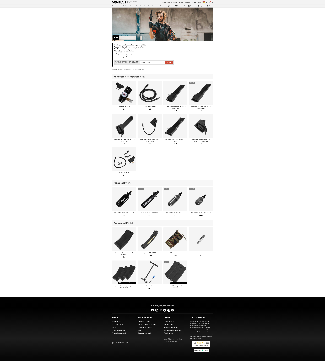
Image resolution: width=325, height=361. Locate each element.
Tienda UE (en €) (169, 321)
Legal (165, 339)
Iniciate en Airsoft (166, 2)
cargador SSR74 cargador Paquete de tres (175, 286)
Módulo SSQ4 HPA (124, 173)
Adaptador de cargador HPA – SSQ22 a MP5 (149, 140)
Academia (175, 2)
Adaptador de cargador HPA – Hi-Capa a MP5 (175, 107)
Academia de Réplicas (145, 327)
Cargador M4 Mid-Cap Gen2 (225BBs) (124, 253)
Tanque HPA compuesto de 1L (175, 213)
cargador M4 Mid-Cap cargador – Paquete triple (124, 286)
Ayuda (181, 2)
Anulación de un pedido (119, 333)
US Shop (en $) (168, 324)
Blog (139, 330)
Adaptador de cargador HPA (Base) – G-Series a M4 (201, 140)
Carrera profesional (144, 333)
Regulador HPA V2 (124, 107)
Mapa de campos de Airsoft (147, 324)
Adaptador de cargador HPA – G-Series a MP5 (201, 107)
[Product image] (124, 93)
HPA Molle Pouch (175, 253)
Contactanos (116, 321)
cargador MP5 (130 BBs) (149, 253)
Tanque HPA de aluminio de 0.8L (124, 213)
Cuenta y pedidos (117, 324)
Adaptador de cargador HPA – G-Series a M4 (124, 140)
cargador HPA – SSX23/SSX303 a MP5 (175, 140)
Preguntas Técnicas (118, 330)
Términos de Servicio (175, 339)
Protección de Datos (170, 341)
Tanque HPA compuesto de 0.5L (201, 213)
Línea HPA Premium (150, 107)
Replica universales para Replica (129, 70)
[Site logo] (119, 2)
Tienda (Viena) (168, 333)
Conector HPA (201, 253)
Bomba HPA (149, 286)
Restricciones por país (171, 327)
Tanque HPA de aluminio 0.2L (150, 213)
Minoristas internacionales (173, 330)
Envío (114, 327)
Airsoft (114, 70)
